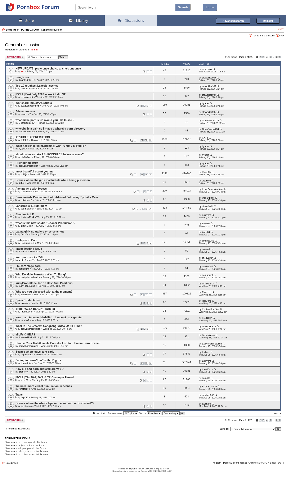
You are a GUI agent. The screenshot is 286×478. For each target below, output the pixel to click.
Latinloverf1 (26, 200)
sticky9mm (24, 260)
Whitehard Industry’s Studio (33, 102)
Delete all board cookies (235, 462)
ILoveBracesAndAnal (212, 189)
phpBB (132, 469)
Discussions (134, 20)
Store (29, 20)
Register (268, 20)
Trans (19, 394)
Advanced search (233, 20)
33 (150, 140)
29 (150, 174)
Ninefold (23, 389)
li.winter (206, 352)
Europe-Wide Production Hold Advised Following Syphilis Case (56, 197)
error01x (25, 380)
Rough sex (22, 77)
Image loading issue (28, 248)
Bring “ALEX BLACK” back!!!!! (35, 308)
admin (34, 49)
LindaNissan (208, 335)
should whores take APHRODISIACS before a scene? (49, 154)
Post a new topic (13, 56)
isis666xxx (26, 157)
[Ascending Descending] (174, 413)
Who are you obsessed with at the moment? (43, 291)
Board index (12, 29)
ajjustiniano (26, 406)
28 (146, 174)
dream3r (23, 251)
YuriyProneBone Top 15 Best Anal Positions (43, 283)
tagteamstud (27, 354)
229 (278, 57)
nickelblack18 (209, 326)
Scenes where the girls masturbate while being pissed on (52, 180)
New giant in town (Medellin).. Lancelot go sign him (48, 317)
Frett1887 (207, 318)
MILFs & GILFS (25, 334)
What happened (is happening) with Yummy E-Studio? (50, 145)
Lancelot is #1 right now (31, 205)
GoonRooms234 (27, 123)
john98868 (26, 294)
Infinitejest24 (208, 283)
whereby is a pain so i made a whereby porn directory (50, 128)
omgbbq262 (208, 240)
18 (142, 363)
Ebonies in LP (24, 214)
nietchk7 (25, 320)
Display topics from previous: (108, 413)
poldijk (24, 174)
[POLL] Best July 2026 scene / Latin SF (40, 94)
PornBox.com (38, 9)
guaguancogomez (30, 105)
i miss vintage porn (28, 265)
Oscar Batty (208, 198)
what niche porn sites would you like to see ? (44, 120)
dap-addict (207, 275)
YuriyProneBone (27, 286)
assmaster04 (27, 208)
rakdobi (24, 303)
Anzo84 (24, 234)
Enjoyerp (206, 215)
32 (146, 140)
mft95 (21, 183)
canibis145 (24, 268)
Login (210, 7)
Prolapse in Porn (26, 240)
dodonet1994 (27, 217)
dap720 (206, 378)
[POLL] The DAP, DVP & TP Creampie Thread (44, 377)
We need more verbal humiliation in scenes (43, 386)
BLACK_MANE (209, 386)
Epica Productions (27, 300)
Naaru (24, 114)
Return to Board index (19, 428)
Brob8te (206, 223)
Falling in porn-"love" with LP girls (38, 360)
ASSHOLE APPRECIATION (32, 137)
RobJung (25, 243)
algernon (206, 180)
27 (142, 174)
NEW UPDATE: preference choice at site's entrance (48, 68)
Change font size (281, 29)
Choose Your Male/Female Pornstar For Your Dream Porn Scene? (57, 343)
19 (142, 295)
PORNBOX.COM (30, 29)
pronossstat (27, 97)
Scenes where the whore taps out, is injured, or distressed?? (54, 403)
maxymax (207, 69)
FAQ (281, 35)
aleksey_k (24, 49)
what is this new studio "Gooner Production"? (45, 223)
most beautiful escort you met (34, 171)
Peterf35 (206, 172)
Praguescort (27, 311)
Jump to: (224, 429)
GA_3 (205, 137)
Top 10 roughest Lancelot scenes (36, 85)
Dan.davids (26, 191)
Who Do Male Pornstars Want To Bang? (41, 274)
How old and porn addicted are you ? (39, 368)
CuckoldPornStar (210, 309)
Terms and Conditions (264, 35)
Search (183, 7)
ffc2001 (24, 140)
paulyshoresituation (28, 165)
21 (150, 295)
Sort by (143, 413)
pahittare (206, 403)
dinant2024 (24, 80)
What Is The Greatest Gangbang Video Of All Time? (48, 326)
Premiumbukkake (26, 162)
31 (142, 140)
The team (216, 462)
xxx (22, 71)
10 (150, 209)
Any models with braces (31, 188)
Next (276, 413)
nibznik (24, 88)
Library (82, 20)
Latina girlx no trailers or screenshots (39, 231)
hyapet (205, 103)
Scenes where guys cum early (34, 351)
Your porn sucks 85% (29, 257)
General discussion (51, 29)
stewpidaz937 (209, 77)
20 (146, 295)
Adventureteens (25, 111)
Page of (246, 57)
